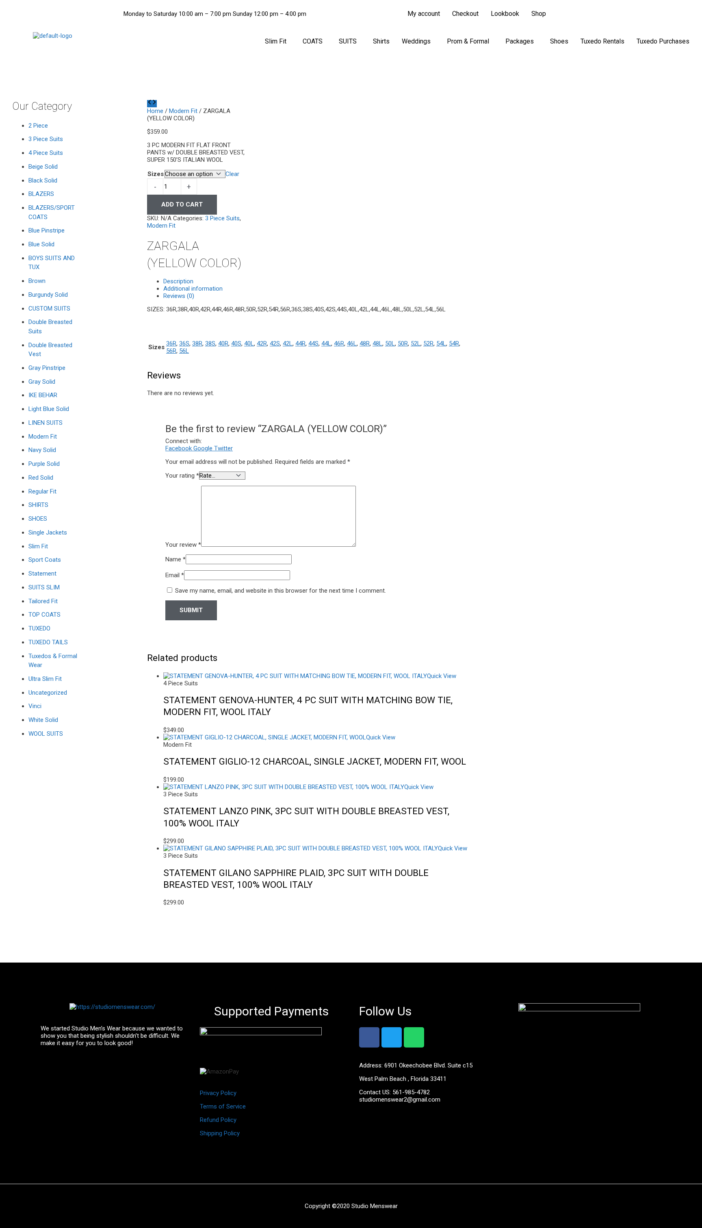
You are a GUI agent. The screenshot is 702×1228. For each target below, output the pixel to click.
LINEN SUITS (45, 422)
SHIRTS (38, 505)
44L (326, 343)
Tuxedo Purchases (663, 41)
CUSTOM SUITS (49, 308)
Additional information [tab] (193, 288)
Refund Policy (218, 1120)
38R (197, 343)
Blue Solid (41, 244)
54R (454, 343)
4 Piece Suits (45, 152)
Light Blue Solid (48, 409)
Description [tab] (178, 281)
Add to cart (182, 204)
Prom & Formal (468, 41)
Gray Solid (41, 381)
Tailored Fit (43, 601)
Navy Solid (42, 450)
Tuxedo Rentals (602, 41)
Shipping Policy (220, 1133)
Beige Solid (43, 166)
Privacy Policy (218, 1093)
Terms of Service (223, 1106)
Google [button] (203, 448)
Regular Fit (42, 491)
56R (171, 350)
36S (184, 343)
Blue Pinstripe (46, 230)
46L (352, 343)
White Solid (43, 720)
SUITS (348, 41)
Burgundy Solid (48, 294)
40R (223, 343)
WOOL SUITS (45, 733)
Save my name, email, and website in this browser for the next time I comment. (280, 590)
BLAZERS (41, 194)
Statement (42, 573)
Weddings (416, 41)
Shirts (381, 41)
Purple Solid (44, 463)
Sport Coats (44, 559)
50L (390, 343)
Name (175, 559)
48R (365, 343)
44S (313, 343)
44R (300, 343)
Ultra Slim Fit (45, 678)
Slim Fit (275, 41)
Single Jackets (47, 532)
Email (174, 575)
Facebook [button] (179, 448)
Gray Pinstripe (46, 368)
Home (155, 111)
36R (171, 343)
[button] (278, 41)
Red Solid (40, 477)
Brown (37, 281)
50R (403, 343)
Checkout (465, 13)
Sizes (155, 174)
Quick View (441, 676)
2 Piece (38, 125)
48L (377, 343)
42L (287, 343)
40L (249, 343)
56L (184, 350)
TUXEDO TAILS (48, 642)
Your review (183, 544)
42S (275, 343)
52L (415, 343)
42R (262, 343)
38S (210, 343)
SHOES (37, 518)
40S (236, 343)
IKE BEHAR (42, 395)
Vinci (34, 706)
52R (428, 343)
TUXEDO (39, 628)
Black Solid (42, 180)
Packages (519, 41)
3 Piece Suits (45, 139)
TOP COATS (44, 614)
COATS (313, 41)
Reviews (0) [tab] (178, 296)
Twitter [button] (223, 448)
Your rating (182, 475)
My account (423, 13)
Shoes (559, 41)
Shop (538, 13)
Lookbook (505, 13)
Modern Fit (42, 436)
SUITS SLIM (44, 587)
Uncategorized (47, 692)
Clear (232, 174)
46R (339, 343)
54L (441, 343)
